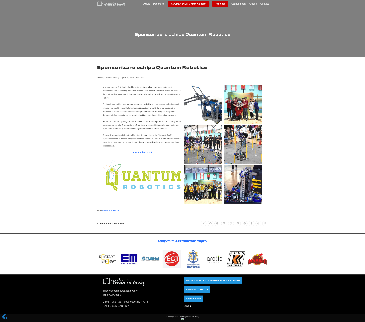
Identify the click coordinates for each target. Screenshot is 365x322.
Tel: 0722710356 (112, 295)
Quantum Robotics (110, 210)
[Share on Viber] (231, 223)
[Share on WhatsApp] (265, 223)
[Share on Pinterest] (217, 223)
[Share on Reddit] (245, 223)
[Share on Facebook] (210, 223)
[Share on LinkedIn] (224, 223)
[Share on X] (203, 223)
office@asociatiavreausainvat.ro (120, 291)
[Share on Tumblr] (251, 223)
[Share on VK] (238, 223)
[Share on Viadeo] (258, 223)
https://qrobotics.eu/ (142, 152)
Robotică (140, 77)
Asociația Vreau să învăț (108, 77)
